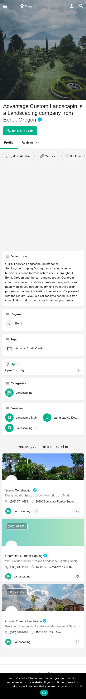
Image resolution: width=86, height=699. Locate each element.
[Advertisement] (43, 205)
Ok (44, 692)
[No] (81, 686)
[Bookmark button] (77, 511)
